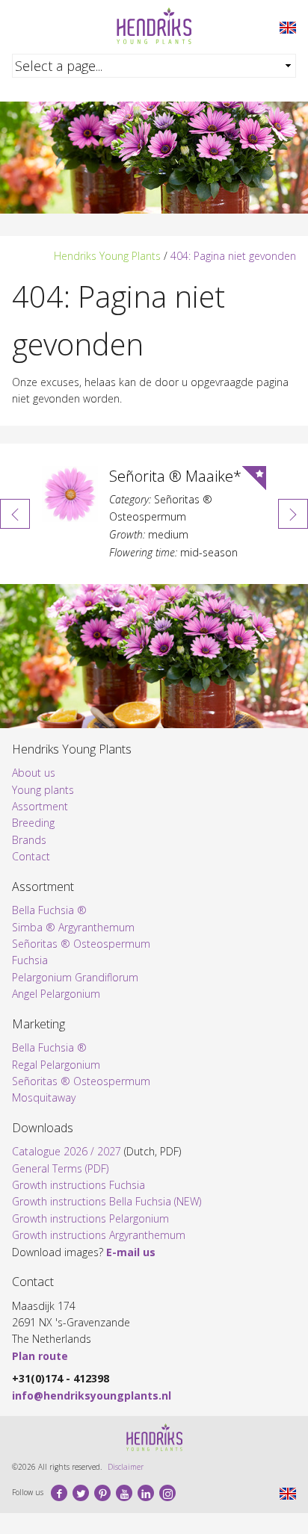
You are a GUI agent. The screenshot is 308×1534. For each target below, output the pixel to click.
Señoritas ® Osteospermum (81, 944)
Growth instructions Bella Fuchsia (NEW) (106, 1201)
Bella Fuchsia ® (49, 910)
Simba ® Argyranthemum (73, 927)
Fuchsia (30, 960)
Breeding (33, 823)
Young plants (43, 790)
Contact (31, 856)
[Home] (154, 25)
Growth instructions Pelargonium (90, 1218)
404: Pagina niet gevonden (233, 256)
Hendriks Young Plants (107, 256)
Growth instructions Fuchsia (78, 1185)
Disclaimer (126, 1467)
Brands (29, 840)
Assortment (40, 806)
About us (33, 773)
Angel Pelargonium (56, 994)
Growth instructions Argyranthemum (98, 1235)
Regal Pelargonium (56, 1065)
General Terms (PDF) (60, 1168)
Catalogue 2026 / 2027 (66, 1151)
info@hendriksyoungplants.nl (91, 1395)
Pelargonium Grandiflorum (75, 977)
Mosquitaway (44, 1097)
